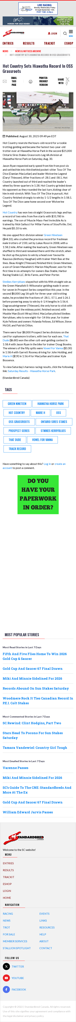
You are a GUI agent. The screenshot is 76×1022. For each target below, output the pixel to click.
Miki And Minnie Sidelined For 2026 (32, 678)
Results (29, 43)
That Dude (15, 440)
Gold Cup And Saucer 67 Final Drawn (33, 668)
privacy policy (36, 1015)
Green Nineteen (53, 235)
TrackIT (49, 43)
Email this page (14, 81)
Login (54, 33)
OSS (58, 413)
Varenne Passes (15, 768)
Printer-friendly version (43, 81)
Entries (8, 43)
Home (7, 897)
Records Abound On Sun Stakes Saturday (36, 688)
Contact (45, 948)
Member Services (15, 941)
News (5, 51)
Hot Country (10, 212)
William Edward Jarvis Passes (28, 812)
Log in (47, 463)
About (44, 941)
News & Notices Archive (28, 51)
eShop (69, 43)
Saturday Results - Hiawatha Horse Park (31, 371)
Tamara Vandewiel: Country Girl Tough (35, 747)
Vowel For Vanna (53, 348)
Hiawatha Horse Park (50, 404)
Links (43, 920)
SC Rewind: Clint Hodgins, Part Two (32, 723)
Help (42, 934)
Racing (8, 913)
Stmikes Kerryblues (14, 281)
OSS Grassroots (19, 422)
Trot (6, 927)
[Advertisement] (38, 572)
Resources (47, 927)
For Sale (9, 934)
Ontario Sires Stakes (54, 422)
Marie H (7, 356)
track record (17, 449)
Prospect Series (19, 431)
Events (44, 913)
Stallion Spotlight (17, 948)
